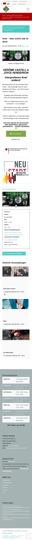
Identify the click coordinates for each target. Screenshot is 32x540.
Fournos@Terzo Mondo (11, 240)
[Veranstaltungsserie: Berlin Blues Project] (4, 294)
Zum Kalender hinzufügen (14, 253)
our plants (14, 1)
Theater (5, 487)
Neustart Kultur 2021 (7, 519)
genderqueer (7, 232)
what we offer (23, 1)
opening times (22, 4)
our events (7, 1)
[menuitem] (7, 1)
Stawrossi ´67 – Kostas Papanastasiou (11, 509)
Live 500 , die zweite (7, 513)
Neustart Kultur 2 (14, 235)
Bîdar (5, 321)
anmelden (11, 461)
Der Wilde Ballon (8, 352)
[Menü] (27, 9)
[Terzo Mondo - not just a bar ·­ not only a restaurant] (13, 9)
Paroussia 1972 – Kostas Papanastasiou (12, 506)
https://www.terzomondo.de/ (16, 448)
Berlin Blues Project (9, 288)
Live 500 (4, 516)
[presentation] (15, 276)
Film (3, 492)
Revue (21, 235)
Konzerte (5, 485)
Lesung (4, 490)
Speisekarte (6, 480)
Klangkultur (15, 232)
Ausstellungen (7, 482)
